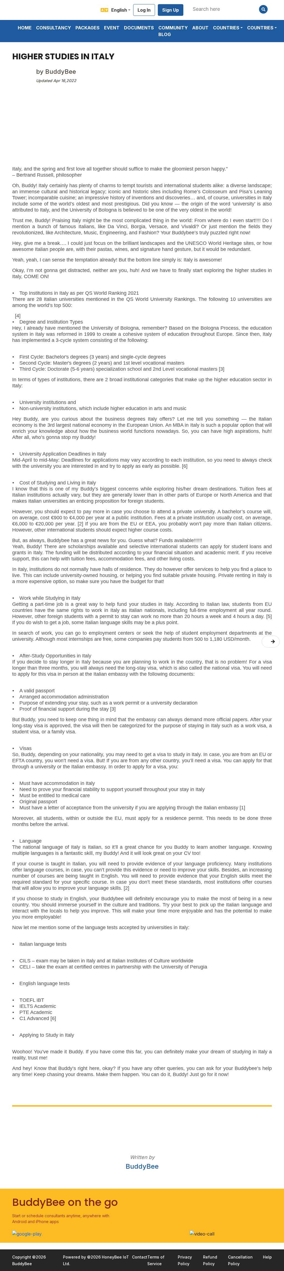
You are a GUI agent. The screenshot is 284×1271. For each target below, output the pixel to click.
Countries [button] (226, 27)
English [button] (119, 10)
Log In (144, 10)
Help (267, 1257)
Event (112, 27)
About (200, 27)
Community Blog (173, 31)
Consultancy (53, 27)
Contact (139, 1257)
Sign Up (170, 10)
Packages (87, 27)
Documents (139, 27)
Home (25, 27)
